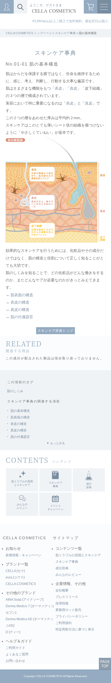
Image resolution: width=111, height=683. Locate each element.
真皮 (73, 88)
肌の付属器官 (22, 317)
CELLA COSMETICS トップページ (29, 33)
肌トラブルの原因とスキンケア (78, 555)
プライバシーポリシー (72, 616)
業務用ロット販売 (68, 610)
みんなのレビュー (68, 575)
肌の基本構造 (20, 411)
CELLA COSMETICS (24, 538)
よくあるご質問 (17, 654)
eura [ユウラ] (15, 577)
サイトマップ (66, 538)
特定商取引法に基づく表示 (75, 629)
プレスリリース (67, 597)
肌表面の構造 (22, 295)
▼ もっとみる (55, 443)
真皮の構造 (20, 310)
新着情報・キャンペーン (23, 555)
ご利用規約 (64, 623)
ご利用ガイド (15, 648)
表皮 (58, 88)
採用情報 (62, 603)
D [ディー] (13, 632)
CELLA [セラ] (15, 571)
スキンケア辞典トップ (55, 331)
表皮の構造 (20, 302)
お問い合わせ (15, 661)
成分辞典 (62, 568)
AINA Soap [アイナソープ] (24, 599)
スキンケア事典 (65, 33)
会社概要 (62, 590)
